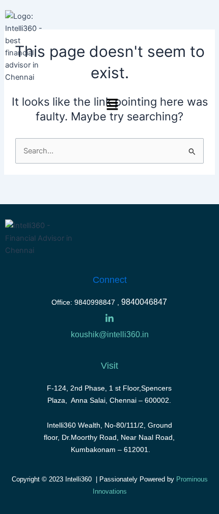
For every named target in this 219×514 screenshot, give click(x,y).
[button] (64, 105)
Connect (110, 280)
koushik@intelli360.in (110, 334)
